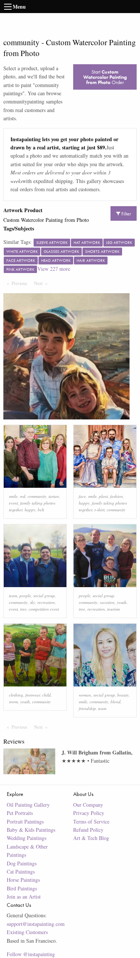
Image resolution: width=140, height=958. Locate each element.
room (13, 701)
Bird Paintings (22, 888)
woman (85, 695)
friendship (87, 708)
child (46, 695)
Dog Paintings (22, 863)
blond (116, 701)
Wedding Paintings (26, 837)
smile (13, 496)
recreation (46, 602)
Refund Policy (88, 829)
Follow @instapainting (31, 954)
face (82, 496)
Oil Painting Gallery (28, 804)
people (25, 595)
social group (44, 595)
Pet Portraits (20, 812)
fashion (116, 496)
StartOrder (105, 77)
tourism (113, 609)
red (22, 496)
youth (122, 602)
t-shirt (99, 509)
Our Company (88, 804)
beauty (123, 695)
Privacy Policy (88, 812)
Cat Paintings (21, 871)
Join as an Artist (24, 896)
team (13, 595)
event (13, 503)
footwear (32, 695)
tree (23, 609)
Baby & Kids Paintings (31, 829)
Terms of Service (91, 821)
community (37, 496)
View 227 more (53, 268)
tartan (54, 496)
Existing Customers (27, 932)
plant (103, 496)
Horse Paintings (23, 879)
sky (32, 602)
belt (41, 509)
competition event (44, 609)
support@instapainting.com (36, 923)
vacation (107, 602)
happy (30, 509)
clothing (16, 695)
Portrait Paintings (25, 821)
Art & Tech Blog (91, 837)
